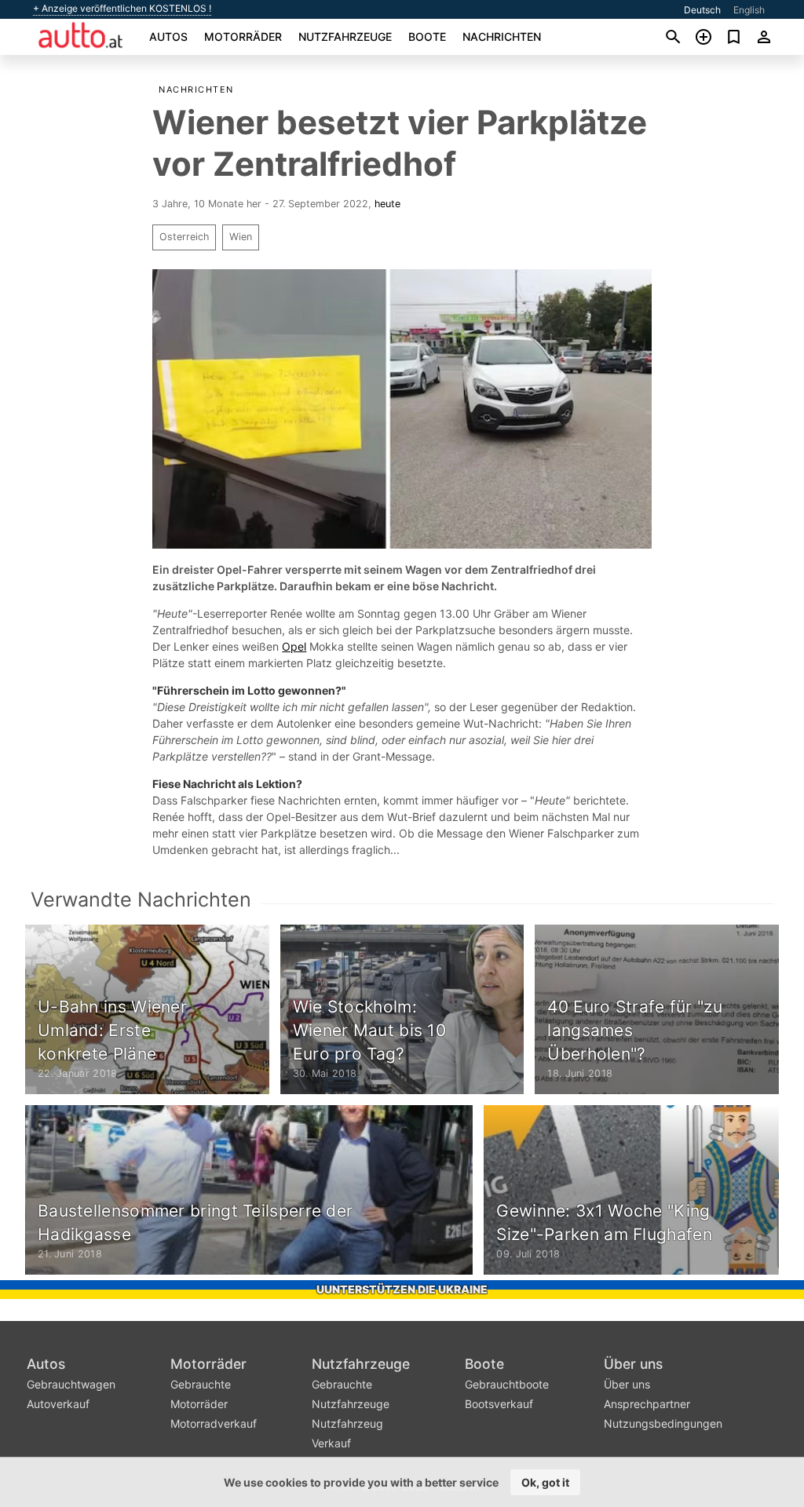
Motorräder (243, 36)
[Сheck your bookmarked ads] (733, 36)
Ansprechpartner (647, 1403)
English (749, 10)
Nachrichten (501, 36)
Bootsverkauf (499, 1403)
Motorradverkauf (213, 1423)
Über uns (633, 1364)
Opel (294, 646)
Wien (240, 237)
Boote (427, 36)
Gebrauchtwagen (71, 1384)
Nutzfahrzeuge (345, 36)
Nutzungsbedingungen (663, 1423)
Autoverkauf (58, 1403)
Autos (168, 36)
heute (387, 204)
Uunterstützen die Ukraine (402, 1289)
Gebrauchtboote (507, 1384)
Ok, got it (545, 1482)
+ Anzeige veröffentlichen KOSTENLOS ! (122, 8)
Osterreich (184, 237)
